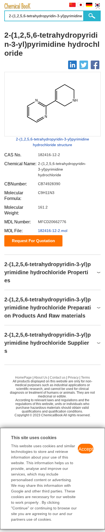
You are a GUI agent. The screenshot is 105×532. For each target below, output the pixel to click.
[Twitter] (83, 65)
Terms (85, 377)
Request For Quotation (33, 240)
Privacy (73, 377)
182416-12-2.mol (52, 230)
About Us (40, 377)
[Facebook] (95, 65)
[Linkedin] (72, 65)
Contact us (57, 377)
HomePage (23, 377)
